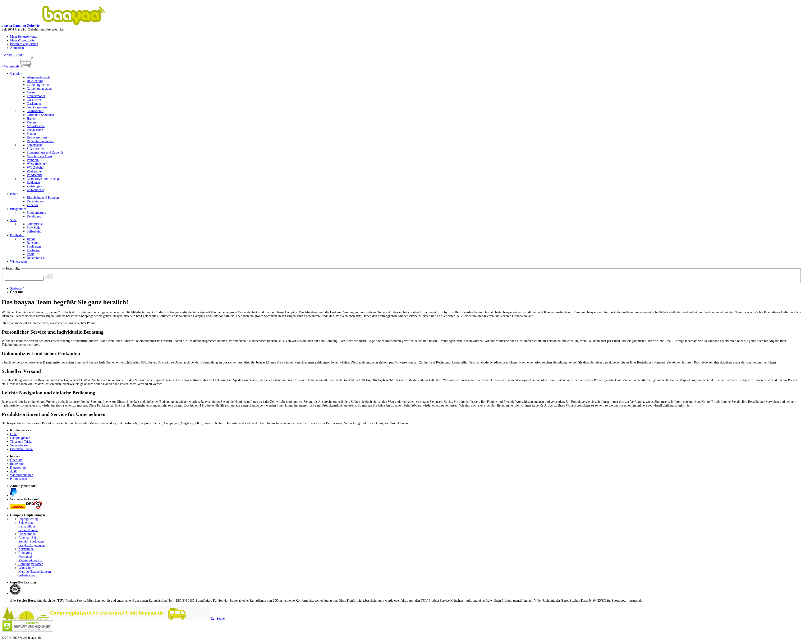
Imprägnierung (28, 519)
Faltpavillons (26, 526)
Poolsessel (25, 556)
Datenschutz (18, 467)
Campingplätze (20, 438)
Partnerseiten (18, 478)
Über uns (16, 460)
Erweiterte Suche (21, 449)
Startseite (16, 288)
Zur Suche (218, 618)
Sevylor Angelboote (31, 545)
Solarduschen (27, 575)
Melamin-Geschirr (30, 560)
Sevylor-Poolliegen (31, 541)
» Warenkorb (10, 66)
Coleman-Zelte (28, 537)
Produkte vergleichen (24, 44)
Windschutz (26, 567)
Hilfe (13, 434)
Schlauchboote (28, 530)
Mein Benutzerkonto (23, 36)
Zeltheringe (25, 522)
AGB (13, 471)
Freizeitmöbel (27, 534)
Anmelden (17, 48)
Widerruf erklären (21, 475)
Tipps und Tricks (21, 441)
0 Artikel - (13, 55)
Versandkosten (19, 445)
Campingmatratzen (30, 564)
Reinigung (25, 552)
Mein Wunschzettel (22, 40)
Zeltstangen (26, 549)
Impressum (17, 463)
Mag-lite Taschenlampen (34, 571)
